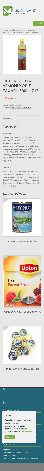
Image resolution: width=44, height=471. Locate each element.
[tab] (22, 119)
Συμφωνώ (10, 437)
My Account (11, 467)
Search (33, 467)
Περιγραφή (7, 119)
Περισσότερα (26, 432)
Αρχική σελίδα (10, 30)
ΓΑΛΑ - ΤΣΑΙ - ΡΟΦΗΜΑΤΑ (25, 30)
